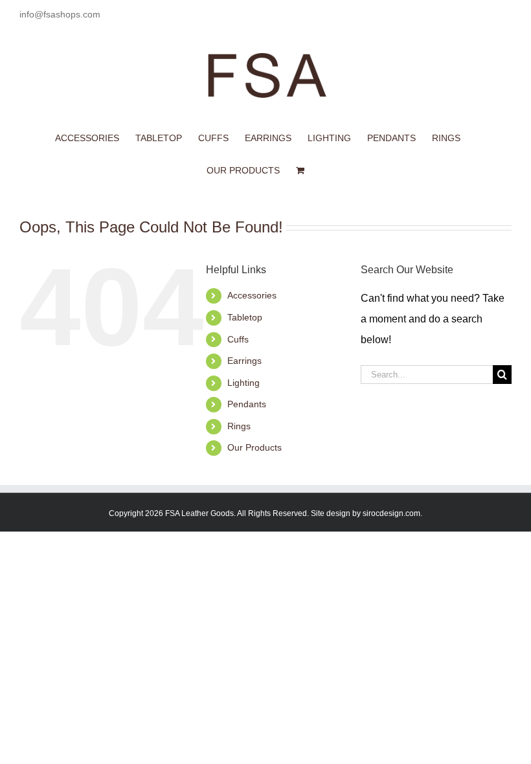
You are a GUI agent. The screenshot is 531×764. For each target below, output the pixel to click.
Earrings (244, 360)
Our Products (254, 447)
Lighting (243, 382)
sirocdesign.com (391, 513)
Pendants (246, 404)
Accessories (252, 295)
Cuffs (238, 339)
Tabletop (244, 317)
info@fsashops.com (59, 14)
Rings (239, 426)
